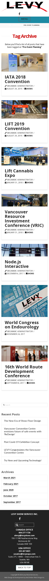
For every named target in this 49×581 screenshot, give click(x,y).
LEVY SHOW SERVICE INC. (24, 514)
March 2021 (9, 477)
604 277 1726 (24, 532)
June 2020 (8, 489)
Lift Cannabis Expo (19, 173)
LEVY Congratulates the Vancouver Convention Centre (22, 451)
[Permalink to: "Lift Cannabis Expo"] (24, 156)
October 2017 (10, 496)
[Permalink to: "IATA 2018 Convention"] (24, 62)
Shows (29, 89)
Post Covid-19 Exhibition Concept (21, 442)
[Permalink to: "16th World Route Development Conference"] (24, 353)
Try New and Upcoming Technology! (22, 460)
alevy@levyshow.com (24, 535)
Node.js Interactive (17, 264)
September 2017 (12, 502)
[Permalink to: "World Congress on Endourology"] (24, 301)
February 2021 (10, 483)
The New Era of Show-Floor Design (22, 421)
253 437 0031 (24, 551)
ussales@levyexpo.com (24, 554)
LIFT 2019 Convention (17, 126)
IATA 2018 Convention (17, 79)
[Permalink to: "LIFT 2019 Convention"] (24, 109)
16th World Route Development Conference (24, 371)
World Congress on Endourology (22, 325)
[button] (24, 19)
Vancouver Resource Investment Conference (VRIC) (24, 218)
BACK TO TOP (24, 567)
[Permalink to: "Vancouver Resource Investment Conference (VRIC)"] (24, 200)
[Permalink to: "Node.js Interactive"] (24, 250)
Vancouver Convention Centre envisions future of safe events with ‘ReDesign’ (22, 432)
